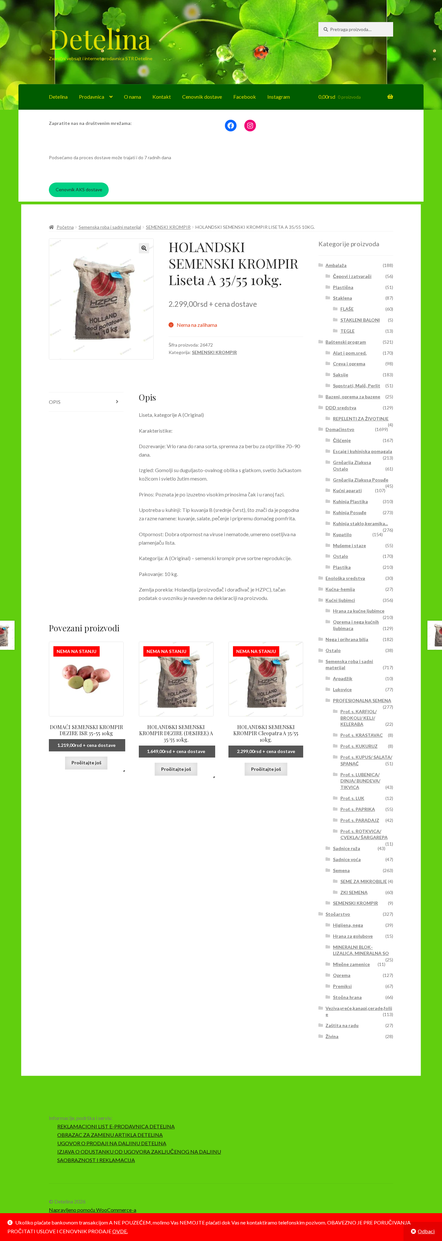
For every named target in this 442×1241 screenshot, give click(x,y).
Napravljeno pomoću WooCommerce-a (92, 1210)
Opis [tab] (55, 402)
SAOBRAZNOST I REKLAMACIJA (96, 1160)
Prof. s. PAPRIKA (357, 809)
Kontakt (161, 97)
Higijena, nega (348, 925)
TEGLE (347, 331)
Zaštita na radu (342, 1025)
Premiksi (342, 986)
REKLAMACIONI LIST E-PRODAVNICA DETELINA (116, 1126)
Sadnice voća (347, 859)
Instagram (278, 97)
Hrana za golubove (353, 936)
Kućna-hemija (340, 589)
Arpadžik (342, 678)
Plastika (342, 567)
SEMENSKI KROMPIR (168, 227)
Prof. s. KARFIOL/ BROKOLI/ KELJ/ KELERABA (358, 718)
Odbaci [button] (426, 1231)
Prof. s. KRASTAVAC (361, 735)
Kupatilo (342, 534)
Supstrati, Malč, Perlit (356, 385)
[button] (144, 248)
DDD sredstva (341, 407)
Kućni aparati (347, 490)
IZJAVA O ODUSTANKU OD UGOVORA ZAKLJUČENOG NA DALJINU (139, 1151)
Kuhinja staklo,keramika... (360, 523)
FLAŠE (347, 309)
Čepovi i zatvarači (352, 276)
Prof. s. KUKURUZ (359, 746)
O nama (132, 97)
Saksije (340, 374)
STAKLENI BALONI (360, 320)
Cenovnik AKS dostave (79, 189)
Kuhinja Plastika (350, 501)
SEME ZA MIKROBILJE (363, 881)
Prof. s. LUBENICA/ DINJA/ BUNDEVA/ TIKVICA (360, 781)
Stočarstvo (338, 914)
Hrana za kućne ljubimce (358, 611)
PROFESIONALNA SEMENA (362, 700)
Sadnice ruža (346, 848)
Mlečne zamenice (351, 964)
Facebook (244, 97)
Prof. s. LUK (352, 798)
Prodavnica (91, 97)
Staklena (342, 298)
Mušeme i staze (349, 545)
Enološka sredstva (345, 578)
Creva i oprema (349, 363)
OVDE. (120, 1231)
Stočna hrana (347, 997)
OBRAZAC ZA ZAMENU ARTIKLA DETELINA (110, 1135)
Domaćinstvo (340, 429)
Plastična (343, 287)
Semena (341, 870)
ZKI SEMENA (354, 892)
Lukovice (342, 689)
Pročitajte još (86, 762)
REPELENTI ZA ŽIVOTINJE (361, 418)
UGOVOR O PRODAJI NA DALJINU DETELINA (111, 1143)
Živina (332, 1036)
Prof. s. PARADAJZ (359, 820)
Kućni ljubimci (340, 600)
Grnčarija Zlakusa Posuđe (360, 479)
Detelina (100, 38)
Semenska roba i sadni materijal (110, 227)
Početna (65, 227)
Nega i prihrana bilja (347, 639)
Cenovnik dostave (202, 97)
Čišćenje (342, 440)
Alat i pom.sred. (350, 353)
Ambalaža (336, 265)
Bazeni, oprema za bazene (353, 396)
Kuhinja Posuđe (349, 512)
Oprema (341, 975)
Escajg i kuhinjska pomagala (362, 451)
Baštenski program (346, 342)
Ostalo (340, 556)
